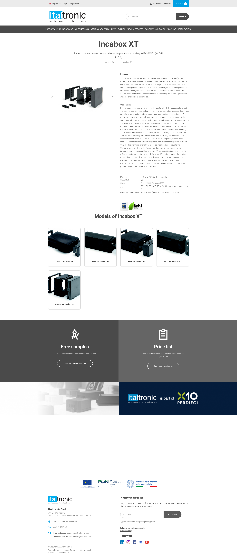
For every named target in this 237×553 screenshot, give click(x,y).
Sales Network (82, 29)
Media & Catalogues (100, 29)
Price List (171, 29)
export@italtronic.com (80, 533)
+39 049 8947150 (60, 527)
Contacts (160, 29)
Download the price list (163, 366)
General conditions (87, 550)
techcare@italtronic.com (81, 537)
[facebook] (134, 542)
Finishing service (65, 29)
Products (50, 29)
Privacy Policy (53, 550)
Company (149, 29)
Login (65, 4)
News (113, 29)
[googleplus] (141, 542)
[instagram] (128, 542)
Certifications (184, 29)
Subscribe (172, 514)
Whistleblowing (126, 531)
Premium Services (135, 29)
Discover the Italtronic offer (75, 363)
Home (106, 62)
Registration (74, 4)
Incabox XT (127, 62)
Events (121, 29)
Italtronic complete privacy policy (133, 528)
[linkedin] (122, 542)
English (55, 4)
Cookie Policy (69, 550)
